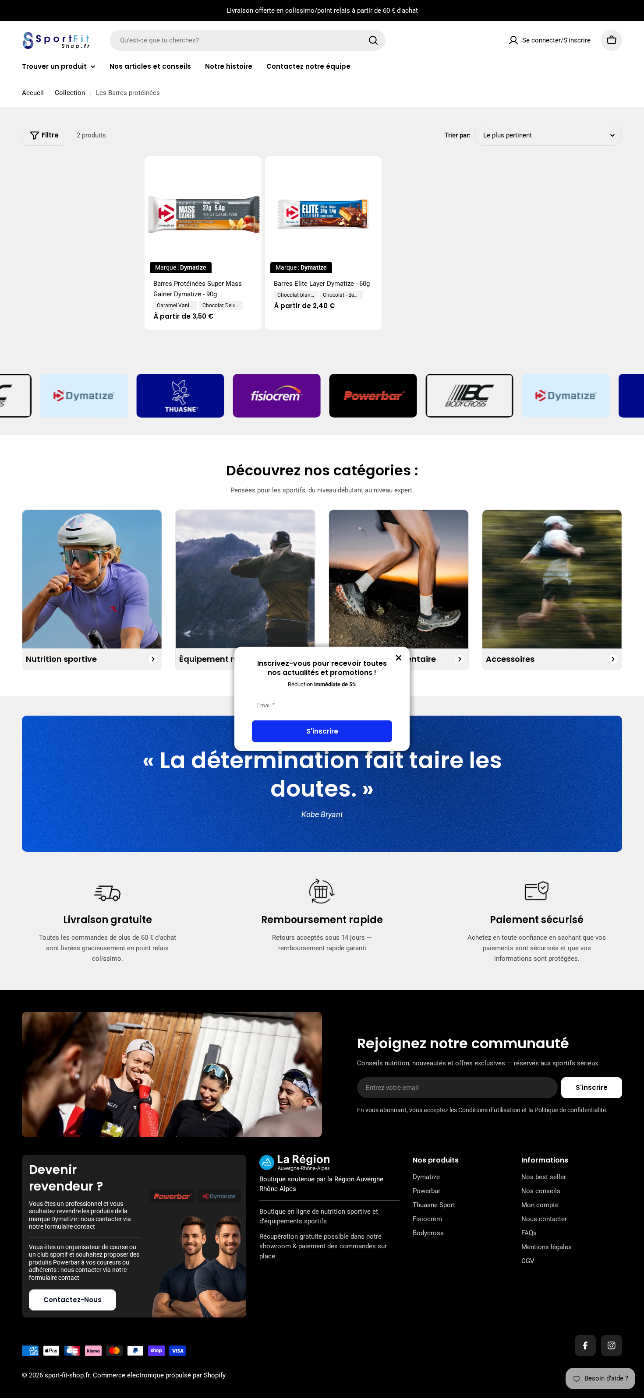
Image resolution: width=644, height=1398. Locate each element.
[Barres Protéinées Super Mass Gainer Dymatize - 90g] (203, 214)
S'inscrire (322, 731)
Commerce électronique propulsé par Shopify (159, 1375)
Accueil (33, 93)
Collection (70, 93)
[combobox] (248, 40)
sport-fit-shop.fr (67, 1375)
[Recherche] (373, 40)
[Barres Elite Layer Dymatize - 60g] (323, 214)
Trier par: (458, 135)
